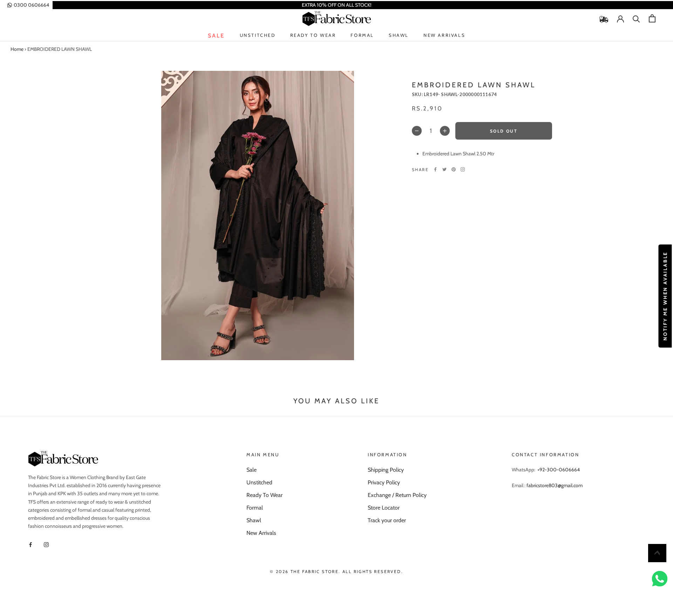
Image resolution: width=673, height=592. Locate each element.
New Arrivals (444, 35)
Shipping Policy (386, 469)
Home (17, 49)
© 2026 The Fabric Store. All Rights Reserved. (336, 571)
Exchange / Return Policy (397, 495)
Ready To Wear (313, 35)
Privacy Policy (384, 482)
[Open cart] (652, 18)
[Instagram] (463, 169)
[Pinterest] (453, 169)
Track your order (387, 520)
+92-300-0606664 (558, 469)
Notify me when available (665, 296)
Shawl (399, 35)
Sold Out (503, 131)
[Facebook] (435, 169)
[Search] (636, 18)
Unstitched (258, 35)
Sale (216, 35)
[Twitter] (444, 169)
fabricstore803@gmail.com (554, 485)
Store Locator (384, 507)
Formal (362, 35)
